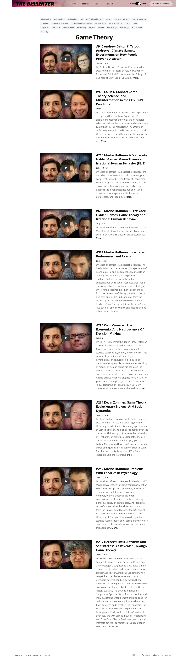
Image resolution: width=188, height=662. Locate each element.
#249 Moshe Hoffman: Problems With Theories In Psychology (119, 471)
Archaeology (73, 19)
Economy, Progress (60, 23)
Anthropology (59, 19)
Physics (92, 27)
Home (73, 3)
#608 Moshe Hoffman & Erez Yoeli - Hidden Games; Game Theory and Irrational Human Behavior (121, 215)
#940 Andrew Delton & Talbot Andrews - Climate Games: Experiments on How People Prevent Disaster (117, 52)
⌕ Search (109, 3)
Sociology (44, 31)
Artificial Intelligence (94, 19)
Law (135, 23)
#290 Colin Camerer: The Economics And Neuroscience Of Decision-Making (119, 329)
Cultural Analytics (139, 19)
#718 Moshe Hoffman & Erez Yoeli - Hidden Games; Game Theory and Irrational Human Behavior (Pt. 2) (121, 159)
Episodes (97, 3)
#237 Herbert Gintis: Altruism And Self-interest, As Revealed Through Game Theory (121, 546)
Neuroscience (68, 27)
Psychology (124, 27)
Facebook (159, 655)
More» (136, 77)
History (127, 23)
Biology (108, 19)
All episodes (46, 19)
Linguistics (45, 27)
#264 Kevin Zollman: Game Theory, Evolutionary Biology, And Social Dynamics (121, 406)
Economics (45, 23)
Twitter (147, 655)
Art (82, 19)
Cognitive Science (121, 19)
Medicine (56, 27)
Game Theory (100, 23)
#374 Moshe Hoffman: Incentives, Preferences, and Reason (121, 254)
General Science (115, 23)
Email (137, 655)
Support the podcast (161, 3)
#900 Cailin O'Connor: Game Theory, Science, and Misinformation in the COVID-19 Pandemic (119, 98)
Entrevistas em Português (81, 23)
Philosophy (81, 27)
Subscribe (85, 3)
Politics (101, 27)
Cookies (168, 655)
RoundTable (137, 27)
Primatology (112, 27)
